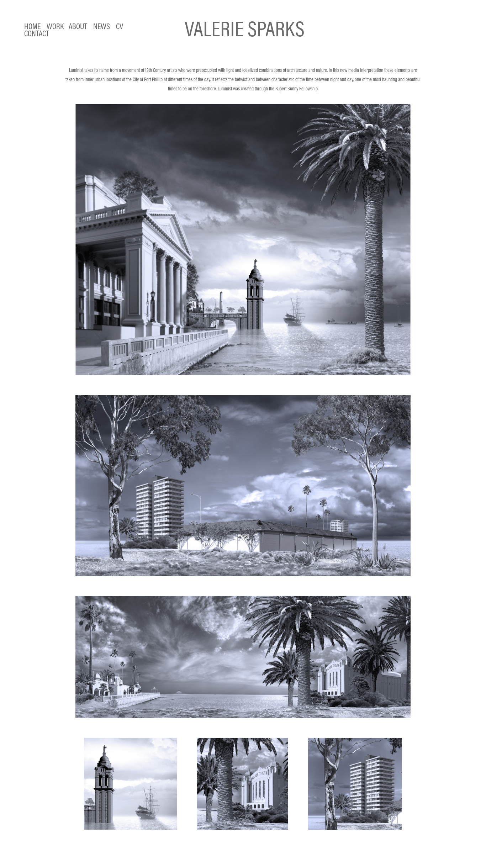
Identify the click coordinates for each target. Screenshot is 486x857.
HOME (32, 26)
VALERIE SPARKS (245, 28)
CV (119, 26)
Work (55, 26)
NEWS (101, 26)
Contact (36, 33)
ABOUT (78, 26)
